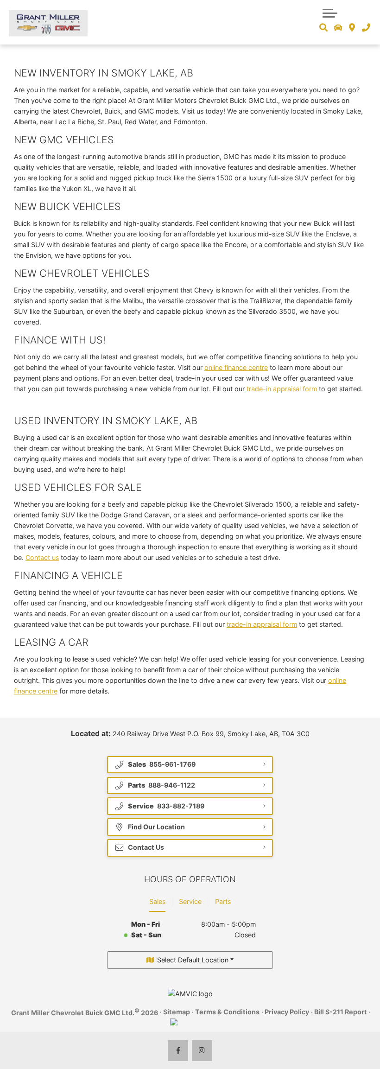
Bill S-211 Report (340, 1012)
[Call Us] (365, 28)
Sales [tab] (157, 901)
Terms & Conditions (227, 1012)
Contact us (42, 557)
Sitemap (176, 1012)
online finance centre (236, 367)
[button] (330, 12)
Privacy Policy (287, 1012)
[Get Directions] (352, 28)
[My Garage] (338, 28)
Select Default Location (192, 960)
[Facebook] (178, 1050)
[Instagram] (202, 1050)
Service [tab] (190, 901)
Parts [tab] (223, 901)
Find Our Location (156, 827)
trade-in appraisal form (282, 389)
